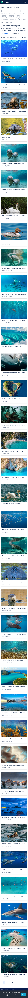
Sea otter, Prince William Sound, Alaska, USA (14, 843)
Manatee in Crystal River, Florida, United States (14, 556)
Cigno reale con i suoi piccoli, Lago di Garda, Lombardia (14, 503)
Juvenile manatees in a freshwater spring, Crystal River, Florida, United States (14, 163)
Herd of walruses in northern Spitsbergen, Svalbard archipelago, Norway (14, 791)
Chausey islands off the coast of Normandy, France (14, 948)
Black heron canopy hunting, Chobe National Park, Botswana (14, 582)
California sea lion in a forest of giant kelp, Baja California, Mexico (14, 739)
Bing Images (5, 33)
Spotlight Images (14, 33)
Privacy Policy (9, 989)
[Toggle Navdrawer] (25, 2)
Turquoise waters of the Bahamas (11, 346)
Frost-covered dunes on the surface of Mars (14, 765)
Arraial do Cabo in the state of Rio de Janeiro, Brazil (14, 686)
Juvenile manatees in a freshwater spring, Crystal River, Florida (14, 189)
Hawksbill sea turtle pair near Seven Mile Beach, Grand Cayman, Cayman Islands (14, 85)
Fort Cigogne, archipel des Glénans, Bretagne (14, 974)
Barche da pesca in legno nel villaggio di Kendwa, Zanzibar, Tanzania (14, 896)
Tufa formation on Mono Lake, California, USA (14, 713)
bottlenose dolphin (13, 11)
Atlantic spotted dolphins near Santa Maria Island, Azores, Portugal (14, 529)
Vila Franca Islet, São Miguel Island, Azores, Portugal (14, 399)
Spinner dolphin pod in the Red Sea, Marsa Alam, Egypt (14, 294)
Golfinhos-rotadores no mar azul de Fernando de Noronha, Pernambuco (14, 58)
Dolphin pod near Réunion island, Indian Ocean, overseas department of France (14, 870)
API (2, 989)
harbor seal (22, 19)
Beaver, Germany (7, 137)
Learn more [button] (16, 995)
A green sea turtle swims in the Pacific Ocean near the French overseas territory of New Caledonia (14, 660)
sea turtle (4, 13)
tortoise (4, 16)
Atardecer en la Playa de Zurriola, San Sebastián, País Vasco (14, 817)
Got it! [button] (23, 994)
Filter (24, 37)
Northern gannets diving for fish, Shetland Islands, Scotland (14, 372)
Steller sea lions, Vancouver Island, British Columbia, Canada (14, 425)
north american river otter (9, 19)
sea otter (11, 16)
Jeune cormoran (6, 242)
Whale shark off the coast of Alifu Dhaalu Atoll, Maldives (14, 320)
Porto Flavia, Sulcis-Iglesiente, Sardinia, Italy (14, 477)
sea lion (9, 22)
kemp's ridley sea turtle (16, 13)
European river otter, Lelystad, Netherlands (14, 608)
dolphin (4, 11)
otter (18, 16)
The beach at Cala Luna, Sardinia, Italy (13, 451)
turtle (22, 11)
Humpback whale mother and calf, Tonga (14, 634)
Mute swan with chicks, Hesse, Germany (13, 215)
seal (3, 22)
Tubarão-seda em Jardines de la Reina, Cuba (14, 922)
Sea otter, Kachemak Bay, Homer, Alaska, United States (14, 111)
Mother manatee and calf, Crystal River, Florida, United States (14, 268)
